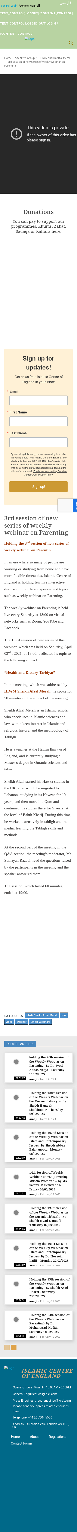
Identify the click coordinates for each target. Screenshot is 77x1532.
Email (13, 391)
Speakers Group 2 (26, 58)
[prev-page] (7, 1347)
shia (63, 1015)
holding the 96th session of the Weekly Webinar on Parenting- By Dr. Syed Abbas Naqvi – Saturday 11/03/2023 (49, 1065)
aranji (33, 1079)
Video (9, 1022)
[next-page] (13, 1347)
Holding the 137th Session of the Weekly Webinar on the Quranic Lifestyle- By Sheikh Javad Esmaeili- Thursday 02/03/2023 (48, 1216)
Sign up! (38, 486)
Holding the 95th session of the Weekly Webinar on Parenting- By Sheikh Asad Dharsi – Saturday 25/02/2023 (49, 1287)
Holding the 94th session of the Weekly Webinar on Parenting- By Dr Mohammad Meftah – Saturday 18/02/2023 (49, 1323)
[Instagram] (22, 1452)
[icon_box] (37, 1387)
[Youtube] (33, 1452)
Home (8, 58)
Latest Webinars (40, 1022)
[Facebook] (11, 1452)
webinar (22, 1022)
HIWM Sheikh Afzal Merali (55, 58)
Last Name (18, 433)
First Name (18, 412)
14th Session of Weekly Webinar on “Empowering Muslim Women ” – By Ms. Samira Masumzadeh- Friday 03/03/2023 (48, 1180)
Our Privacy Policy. (43, 474)
